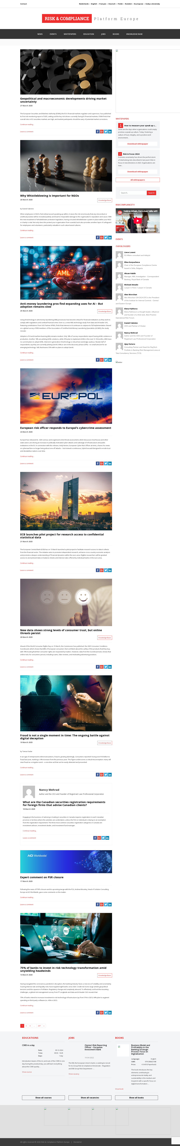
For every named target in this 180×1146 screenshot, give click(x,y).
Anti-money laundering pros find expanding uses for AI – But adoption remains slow (61, 305)
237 (39, 1026)
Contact (23, 4)
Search (151, 192)
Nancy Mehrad (131, 333)
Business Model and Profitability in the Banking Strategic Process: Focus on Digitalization (140, 1049)
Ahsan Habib (130, 273)
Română (128, 4)
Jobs (103, 34)
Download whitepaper (137, 143)
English (94, 4)
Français (102, 4)
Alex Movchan (130, 294)
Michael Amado (131, 284)
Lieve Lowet (129, 252)
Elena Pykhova (130, 308)
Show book (119, 1089)
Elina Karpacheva (132, 262)
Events (53, 34)
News (39, 34)
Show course (27, 1072)
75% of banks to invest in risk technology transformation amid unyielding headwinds (63, 969)
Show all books (136, 1097)
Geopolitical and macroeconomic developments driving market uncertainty (63, 100)
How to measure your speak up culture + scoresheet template (140, 125)
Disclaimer (77, 1142)
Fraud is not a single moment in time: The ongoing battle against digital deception (64, 736)
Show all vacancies (90, 1097)
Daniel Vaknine (131, 323)
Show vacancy (74, 1074)
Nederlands (84, 4)
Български (138, 4)
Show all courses (43, 1097)
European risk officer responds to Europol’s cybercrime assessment (65, 428)
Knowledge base (134, 34)
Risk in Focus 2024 (131, 154)
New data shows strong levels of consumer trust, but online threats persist (61, 631)
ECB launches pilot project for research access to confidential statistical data (62, 535)
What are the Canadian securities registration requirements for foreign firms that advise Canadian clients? (64, 803)
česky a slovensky (152, 4)
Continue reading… (27, 124)
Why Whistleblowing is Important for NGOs (49, 195)
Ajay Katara (129, 344)
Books (116, 34)
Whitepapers (70, 34)
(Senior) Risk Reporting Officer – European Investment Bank (96, 1047)
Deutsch (111, 4)
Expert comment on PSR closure (41, 877)
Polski (120, 4)
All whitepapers (138, 180)
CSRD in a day (28, 1045)
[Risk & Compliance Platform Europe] (90, 18)
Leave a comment (26, 131)
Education (88, 34)
